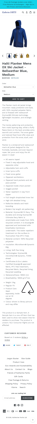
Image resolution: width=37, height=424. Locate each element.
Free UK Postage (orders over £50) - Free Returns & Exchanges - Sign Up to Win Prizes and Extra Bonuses (18, 4)
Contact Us (20, 369)
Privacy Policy (26, 384)
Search (23, 387)
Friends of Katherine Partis (18, 373)
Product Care (18, 362)
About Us (9, 369)
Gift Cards (18, 376)
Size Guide (25, 358)
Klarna (14, 387)
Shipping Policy (11, 384)
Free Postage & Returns (18, 380)
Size (3, 91)
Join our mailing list (18, 393)
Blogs (30, 369)
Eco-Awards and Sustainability (18, 366)
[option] (9, 56)
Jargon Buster (13, 358)
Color (4, 83)
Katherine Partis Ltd (19, 417)
